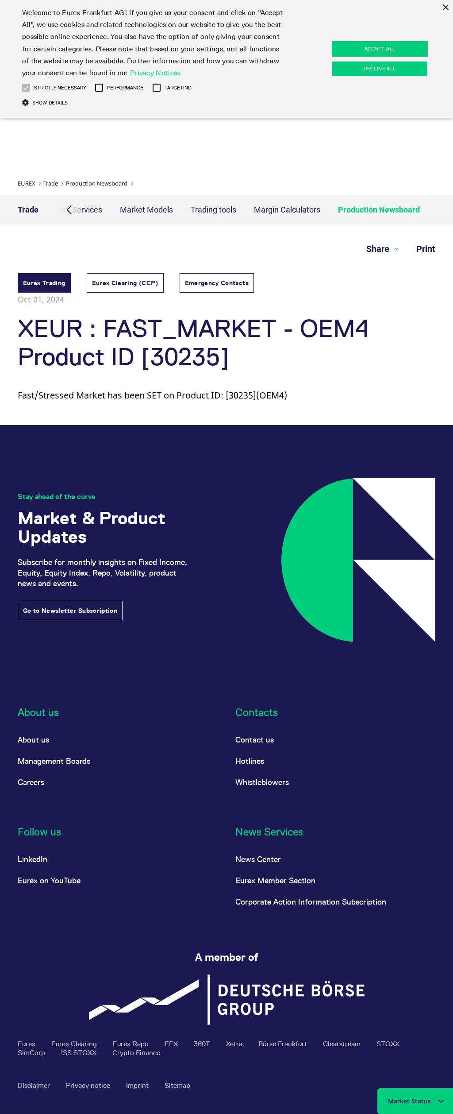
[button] (26, 88)
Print (425, 249)
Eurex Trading (44, 282)
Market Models (146, 209)
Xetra (235, 1044)
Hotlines (249, 761)
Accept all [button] (380, 48)
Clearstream (342, 1044)
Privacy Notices (155, 73)
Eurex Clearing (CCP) (125, 282)
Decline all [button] (379, 68)
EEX (172, 1044)
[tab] (44, 284)
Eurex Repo (131, 1044)
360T (203, 1044)
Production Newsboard (96, 183)
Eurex (26, 183)
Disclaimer (35, 1085)
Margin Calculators (287, 209)
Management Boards (54, 761)
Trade (50, 183)
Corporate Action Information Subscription (310, 901)
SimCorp (32, 1052)
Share (379, 249)
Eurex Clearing (75, 1044)
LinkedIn (32, 859)
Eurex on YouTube (49, 880)
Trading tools (213, 209)
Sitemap (177, 1085)
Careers (31, 782)
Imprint (138, 1085)
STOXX (387, 1044)
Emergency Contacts (217, 282)
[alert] (226, 59)
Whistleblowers (262, 782)
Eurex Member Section (275, 880)
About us (33, 739)
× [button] (445, 7)
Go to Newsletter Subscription (70, 610)
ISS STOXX (79, 1052)
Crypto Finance (136, 1052)
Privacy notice (89, 1085)
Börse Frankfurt (283, 1044)
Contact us (254, 739)
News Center (258, 859)
